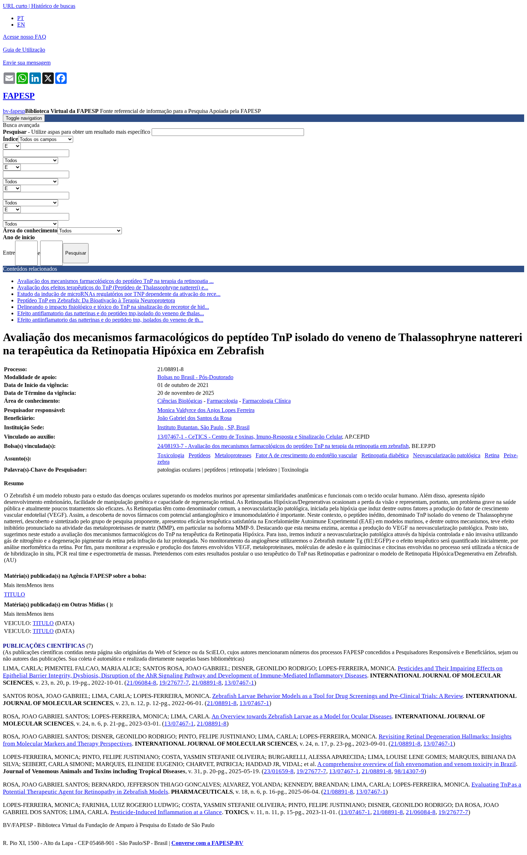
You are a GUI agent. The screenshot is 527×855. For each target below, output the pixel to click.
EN (21, 25)
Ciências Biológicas (179, 401)
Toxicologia (170, 455)
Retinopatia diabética (385, 455)
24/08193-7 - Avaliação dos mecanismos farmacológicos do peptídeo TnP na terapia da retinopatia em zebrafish (283, 446)
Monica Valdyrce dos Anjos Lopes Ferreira (206, 410)
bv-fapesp (14, 111)
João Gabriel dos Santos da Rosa (194, 418)
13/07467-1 (239, 682)
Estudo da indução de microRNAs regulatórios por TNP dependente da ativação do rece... (118, 294)
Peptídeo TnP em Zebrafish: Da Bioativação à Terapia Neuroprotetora (96, 300)
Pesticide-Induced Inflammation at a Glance (166, 812)
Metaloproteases (233, 455)
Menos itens (40, 585)
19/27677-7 (174, 682)
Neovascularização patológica (446, 455)
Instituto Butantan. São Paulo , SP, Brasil (203, 427)
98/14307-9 (409, 771)
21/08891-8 (207, 682)
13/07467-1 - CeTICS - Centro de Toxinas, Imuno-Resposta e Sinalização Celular (249, 437)
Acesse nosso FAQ (24, 37)
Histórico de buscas (53, 6)
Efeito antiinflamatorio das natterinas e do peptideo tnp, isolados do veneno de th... (110, 320)
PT (20, 18)
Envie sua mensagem (27, 63)
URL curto (15, 6)
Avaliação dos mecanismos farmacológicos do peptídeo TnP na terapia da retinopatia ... (115, 281)
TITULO (14, 594)
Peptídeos (199, 455)
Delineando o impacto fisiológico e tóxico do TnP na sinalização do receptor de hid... (113, 307)
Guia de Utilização (24, 50)
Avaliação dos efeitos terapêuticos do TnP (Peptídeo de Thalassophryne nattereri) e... (112, 287)
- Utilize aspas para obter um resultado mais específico (77, 132)
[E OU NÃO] (12, 146)
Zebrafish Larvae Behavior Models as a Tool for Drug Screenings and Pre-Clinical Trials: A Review (337, 696)
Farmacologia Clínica (266, 401)
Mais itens (15, 585)
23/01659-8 (279, 771)
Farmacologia (222, 401)
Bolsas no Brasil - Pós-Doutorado (195, 377)
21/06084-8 (141, 682)
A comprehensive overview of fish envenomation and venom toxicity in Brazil (416, 764)
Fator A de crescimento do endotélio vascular (306, 455)
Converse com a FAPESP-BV (207, 843)
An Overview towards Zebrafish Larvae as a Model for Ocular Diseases (302, 716)
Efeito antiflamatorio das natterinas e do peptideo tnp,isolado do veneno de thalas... (110, 313)
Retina (492, 455)
